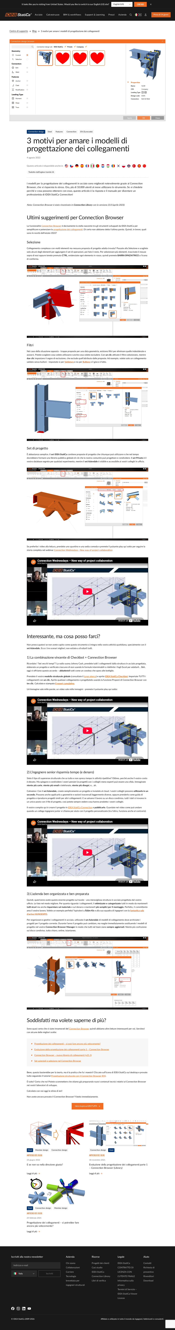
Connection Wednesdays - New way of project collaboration (83, 550)
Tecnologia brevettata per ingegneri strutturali (75, 1280)
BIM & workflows (72, 15)
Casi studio (97, 1268)
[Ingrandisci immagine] (87, 80)
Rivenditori (148, 1276)
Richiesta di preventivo (148, 1270)
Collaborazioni (73, 1268)
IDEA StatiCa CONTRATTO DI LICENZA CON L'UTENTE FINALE (126, 1269)
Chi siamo (70, 1263)
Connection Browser (51, 226)
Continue (140, 4)
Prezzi (111, 15)
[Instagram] (18, 1308)
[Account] (145, 14)
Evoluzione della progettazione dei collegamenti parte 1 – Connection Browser (71, 1049)
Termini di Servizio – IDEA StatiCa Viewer (127, 1291)
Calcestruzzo (52, 15)
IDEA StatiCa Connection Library (101, 1274)
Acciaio (39, 15)
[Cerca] (130, 14)
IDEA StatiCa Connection (80, 807)
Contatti (147, 1263)
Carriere (70, 1272)
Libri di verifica (99, 1281)
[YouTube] (29, 1308)
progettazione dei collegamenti (68, 229)
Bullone (86, 362)
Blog (34, 31)
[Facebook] (12, 1308)
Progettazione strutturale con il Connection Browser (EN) (78, 1076)
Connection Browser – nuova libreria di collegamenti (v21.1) (63, 1055)
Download (148, 1281)
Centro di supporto (19, 31)
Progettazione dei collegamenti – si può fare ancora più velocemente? (67, 1044)
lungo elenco (90, 676)
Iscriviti (49, 1274)
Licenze (121, 1298)
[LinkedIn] (23, 1308)
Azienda (122, 15)
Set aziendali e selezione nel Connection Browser (57, 1061)
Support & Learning (95, 15)
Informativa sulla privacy (126, 1283)
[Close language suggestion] (150, 4)
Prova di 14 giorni (161, 15)
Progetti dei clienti (100, 1263)
